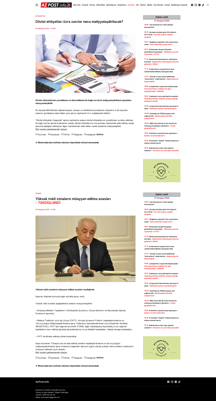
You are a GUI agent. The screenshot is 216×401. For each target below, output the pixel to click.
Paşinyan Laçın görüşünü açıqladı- (161, 98)
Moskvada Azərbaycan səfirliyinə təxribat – (161, 61)
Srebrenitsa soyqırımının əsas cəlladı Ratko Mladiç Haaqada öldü (159, 70)
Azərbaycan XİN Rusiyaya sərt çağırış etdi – (159, 115)
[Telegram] (199, 5)
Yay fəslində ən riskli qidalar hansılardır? (158, 26)
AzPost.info (42, 381)
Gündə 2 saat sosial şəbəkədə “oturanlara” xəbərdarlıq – (161, 79)
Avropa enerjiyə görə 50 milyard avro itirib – (160, 34)
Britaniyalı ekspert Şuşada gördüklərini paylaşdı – (161, 51)
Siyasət (39, 193)
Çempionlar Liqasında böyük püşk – (161, 88)
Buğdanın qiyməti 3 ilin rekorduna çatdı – (161, 43)
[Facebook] (192, 5)
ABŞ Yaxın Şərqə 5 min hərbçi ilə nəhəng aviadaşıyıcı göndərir (160, 125)
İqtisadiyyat (40, 16)
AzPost (100, 134)
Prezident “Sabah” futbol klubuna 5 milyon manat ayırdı (161, 142)
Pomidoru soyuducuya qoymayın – (161, 134)
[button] (37, 5)
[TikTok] (203, 5)
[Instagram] (196, 5)
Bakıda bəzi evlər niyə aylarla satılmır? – (161, 149)
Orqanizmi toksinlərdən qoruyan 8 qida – (161, 107)
